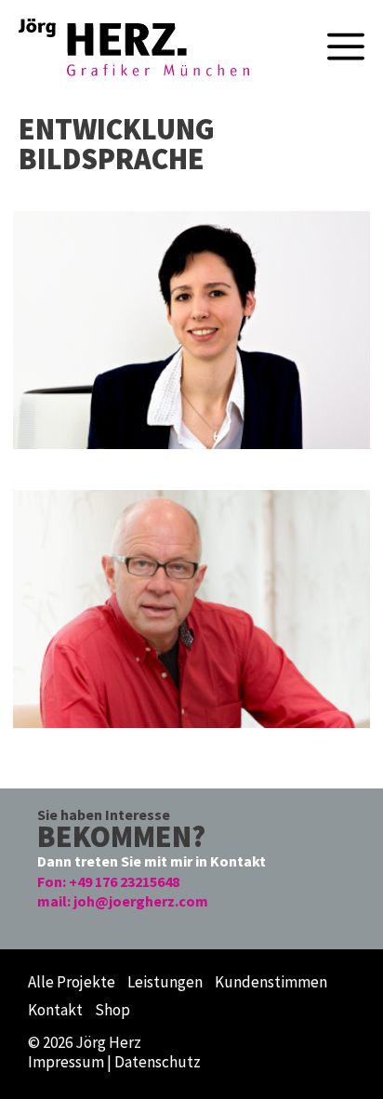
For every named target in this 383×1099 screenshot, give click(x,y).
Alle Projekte (71, 982)
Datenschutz (157, 1062)
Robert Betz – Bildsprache (146, 26)
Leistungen (165, 982)
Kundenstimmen (271, 982)
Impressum (66, 1062)
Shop (112, 1010)
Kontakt (55, 1010)
